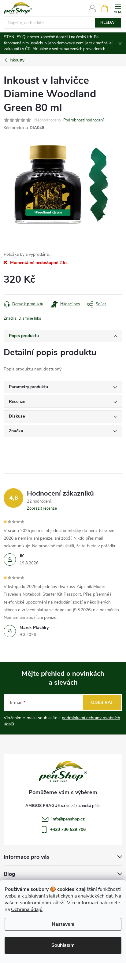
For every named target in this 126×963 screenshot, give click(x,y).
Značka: (22, 318)
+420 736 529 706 (68, 829)
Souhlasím (63, 945)
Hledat (108, 22)
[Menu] (118, 8)
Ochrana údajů (27, 909)
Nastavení (63, 924)
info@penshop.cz (68, 819)
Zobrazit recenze (42, 508)
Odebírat (102, 702)
